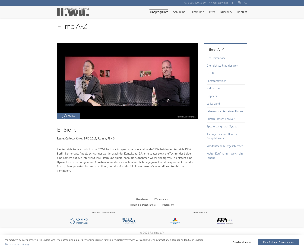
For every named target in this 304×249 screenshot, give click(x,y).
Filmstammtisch (216, 81)
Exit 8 (210, 73)
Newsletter (142, 199)
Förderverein (161, 199)
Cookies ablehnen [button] (242, 242)
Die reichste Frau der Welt (222, 65)
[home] (73, 12)
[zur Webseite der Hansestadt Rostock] (175, 221)
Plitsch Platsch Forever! (221, 119)
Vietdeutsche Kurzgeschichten (225, 146)
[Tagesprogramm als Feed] (245, 2)
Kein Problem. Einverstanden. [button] (278, 242)
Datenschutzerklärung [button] (17, 244)
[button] (158, 12)
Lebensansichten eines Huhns (225, 111)
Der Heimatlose (216, 58)
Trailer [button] (71, 116)
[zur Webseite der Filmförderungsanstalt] (225, 221)
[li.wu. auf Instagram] (239, 2)
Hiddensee (213, 88)
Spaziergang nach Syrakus (223, 126)
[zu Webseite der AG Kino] (79, 221)
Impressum (168, 204)
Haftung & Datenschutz (142, 204)
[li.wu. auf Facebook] (232, 2)
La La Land (213, 103)
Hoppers (212, 96)
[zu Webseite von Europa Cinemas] (129, 221)
